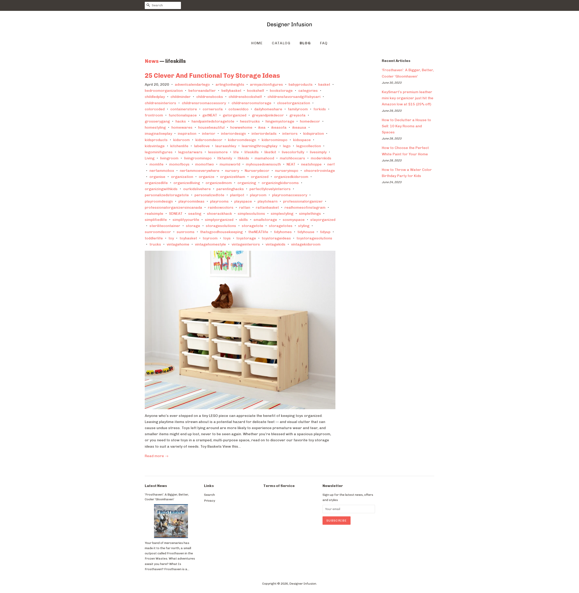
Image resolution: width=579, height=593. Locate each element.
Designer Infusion (302, 583)
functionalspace (183, 115)
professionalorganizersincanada (173, 207)
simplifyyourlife (186, 219)
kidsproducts (156, 140)
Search (209, 494)
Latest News (156, 486)
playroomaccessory (289, 195)
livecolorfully (293, 152)
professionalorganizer (303, 201)
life (236, 152)
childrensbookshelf (245, 97)
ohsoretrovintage (319, 170)
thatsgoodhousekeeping (221, 232)
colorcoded (155, 109)
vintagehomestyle (210, 244)
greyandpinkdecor (268, 115)
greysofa (298, 115)
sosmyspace (294, 219)
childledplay (155, 97)
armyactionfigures (266, 84)
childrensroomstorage (251, 103)
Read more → (156, 456)
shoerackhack (219, 213)
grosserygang (157, 121)
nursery (232, 170)
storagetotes (280, 226)
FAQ (324, 43)
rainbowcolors (220, 207)
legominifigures (159, 152)
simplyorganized (219, 219)
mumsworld (230, 164)
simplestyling (282, 213)
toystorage (246, 238)
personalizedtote (209, 195)
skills (243, 219)
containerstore (183, 109)
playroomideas (191, 201)
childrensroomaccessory (204, 103)
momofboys (179, 164)
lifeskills (251, 152)
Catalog (281, 43)
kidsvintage (155, 146)
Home (257, 43)
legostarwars (190, 152)
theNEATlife (258, 232)
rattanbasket (267, 207)
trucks (155, 244)
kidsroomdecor (208, 140)
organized (259, 177)
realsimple (154, 213)
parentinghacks (230, 189)
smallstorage (265, 219)
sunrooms (186, 232)
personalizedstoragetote (167, 195)
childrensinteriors (160, 103)
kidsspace (302, 140)
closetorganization (293, 103)
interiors (290, 133)
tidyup (325, 232)
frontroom (154, 115)
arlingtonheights (230, 84)
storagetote (252, 226)
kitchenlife (179, 146)
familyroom (298, 109)
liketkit (270, 152)
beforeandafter (202, 90)
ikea (262, 127)
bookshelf (255, 90)
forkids (319, 109)
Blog (305, 43)
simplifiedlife (156, 219)
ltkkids (243, 158)
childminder (181, 97)
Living (149, 158)
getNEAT (209, 115)
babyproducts (301, 84)
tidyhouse (305, 232)
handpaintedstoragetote (213, 121)
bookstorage (281, 90)
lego (287, 146)
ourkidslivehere (197, 189)
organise (157, 177)
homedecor (310, 121)
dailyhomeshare (268, 109)
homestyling (155, 127)
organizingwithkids (161, 189)
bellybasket (231, 90)
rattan (244, 207)
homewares (181, 127)
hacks (181, 121)
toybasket (188, 238)
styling (303, 226)
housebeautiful (211, 127)
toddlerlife (154, 238)
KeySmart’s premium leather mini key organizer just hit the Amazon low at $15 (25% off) (407, 98)
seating (194, 213)
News (152, 61)
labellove (202, 146)
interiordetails (264, 133)
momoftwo (204, 164)
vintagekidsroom (305, 244)
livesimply (318, 152)
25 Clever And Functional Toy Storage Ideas (212, 75)
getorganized (234, 115)
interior (208, 133)
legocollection (308, 146)
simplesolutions (251, 213)
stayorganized (322, 219)
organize (206, 177)
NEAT (291, 164)
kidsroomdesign (242, 140)
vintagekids (275, 244)
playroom (258, 195)
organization (182, 177)
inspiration (187, 133)
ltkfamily (224, 158)
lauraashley (225, 146)
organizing (246, 183)
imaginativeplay (158, 133)
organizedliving (186, 183)
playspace (243, 201)
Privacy (209, 500)
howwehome (241, 127)
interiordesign (233, 133)
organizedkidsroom (291, 177)
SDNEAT (176, 213)
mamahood (264, 158)
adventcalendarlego (192, 84)
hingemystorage (280, 121)
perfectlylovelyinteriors (270, 189)
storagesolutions (221, 226)
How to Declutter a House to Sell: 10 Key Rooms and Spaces (406, 126)
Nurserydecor (257, 170)
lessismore (218, 152)
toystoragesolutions (314, 238)
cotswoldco (238, 109)
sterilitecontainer (164, 226)
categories (308, 90)
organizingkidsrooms (280, 183)
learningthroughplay (259, 146)
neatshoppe (311, 164)
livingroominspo (198, 158)
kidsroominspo (274, 140)
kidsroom (181, 140)
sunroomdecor (158, 232)
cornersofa (213, 109)
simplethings (310, 213)
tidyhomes (283, 232)
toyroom (210, 238)
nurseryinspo (286, 170)
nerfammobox (161, 170)
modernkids (321, 158)
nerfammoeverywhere (199, 170)
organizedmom (219, 183)
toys (227, 238)
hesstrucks (250, 121)
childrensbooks (209, 97)
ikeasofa (279, 127)
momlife (156, 164)
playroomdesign (159, 201)
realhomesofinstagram (305, 207)
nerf (331, 164)
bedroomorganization (164, 90)
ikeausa (299, 127)
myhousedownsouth (263, 164)
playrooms (219, 201)
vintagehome (178, 244)
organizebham (232, 177)
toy (171, 238)
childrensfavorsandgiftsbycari (294, 97)
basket (324, 84)
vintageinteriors (246, 244)
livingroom (169, 158)
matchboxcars (292, 158)
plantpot (237, 195)
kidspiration (313, 133)
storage (193, 226)
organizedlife (156, 183)
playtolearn (268, 201)
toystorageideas (276, 238)
